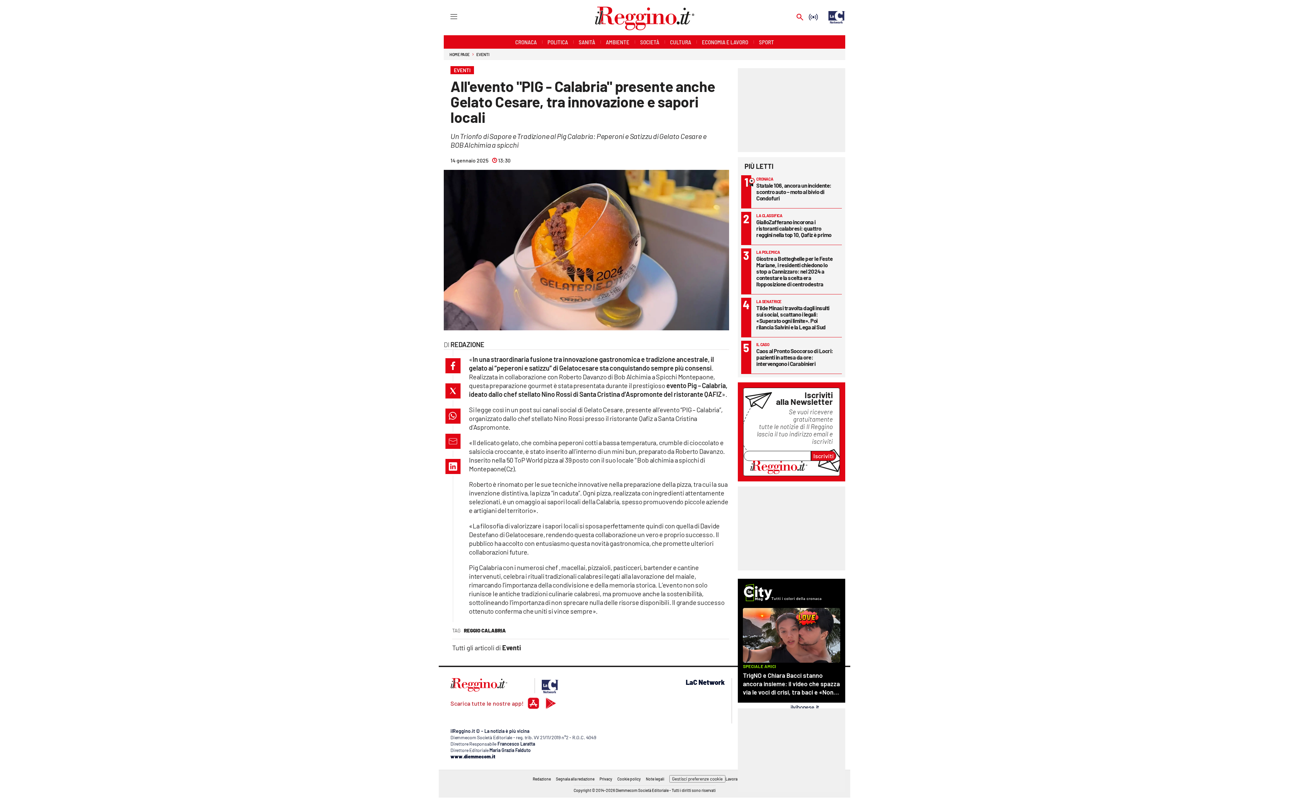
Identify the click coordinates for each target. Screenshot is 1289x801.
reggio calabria (485, 630)
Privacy (606, 778)
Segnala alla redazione (575, 778)
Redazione (542, 778)
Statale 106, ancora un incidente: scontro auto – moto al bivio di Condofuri (793, 191)
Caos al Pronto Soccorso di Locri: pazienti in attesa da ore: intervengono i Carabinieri (794, 357)
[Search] (800, 17)
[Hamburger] (447, 16)
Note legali (655, 778)
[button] (453, 366)
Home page (459, 54)
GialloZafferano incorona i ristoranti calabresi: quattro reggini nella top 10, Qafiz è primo (793, 228)
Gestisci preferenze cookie (697, 779)
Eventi (482, 54)
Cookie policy (629, 778)
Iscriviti (823, 456)
